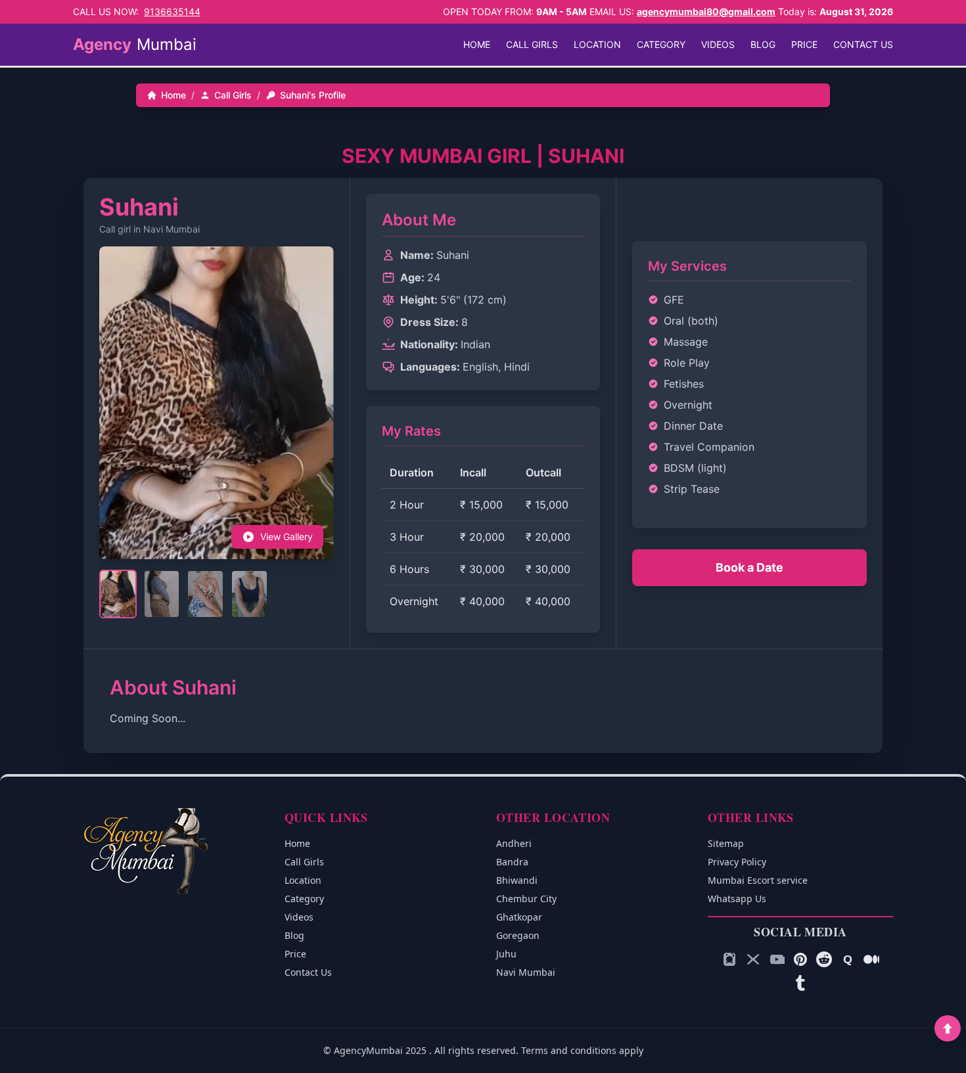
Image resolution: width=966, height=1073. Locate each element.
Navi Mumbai (525, 972)
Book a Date (749, 567)
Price (804, 44)
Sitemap (726, 843)
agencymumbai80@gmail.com (706, 11)
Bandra (512, 862)
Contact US (863, 44)
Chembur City (526, 898)
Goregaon (518, 935)
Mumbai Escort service (758, 880)
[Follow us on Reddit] (824, 959)
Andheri (514, 843)
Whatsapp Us (737, 898)
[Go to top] (947, 1028)
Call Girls (532, 44)
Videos (718, 44)
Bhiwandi (517, 880)
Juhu (506, 953)
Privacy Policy (737, 862)
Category (661, 44)
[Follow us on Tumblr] (800, 983)
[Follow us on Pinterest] (800, 959)
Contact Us (308, 972)
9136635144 (172, 11)
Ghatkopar (519, 917)
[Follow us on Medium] (871, 959)
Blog (762, 44)
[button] (315, 400)
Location (597, 44)
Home (476, 44)
